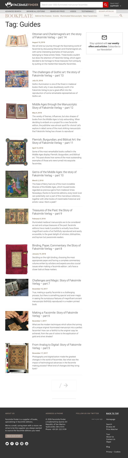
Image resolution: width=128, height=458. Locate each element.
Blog (108, 447)
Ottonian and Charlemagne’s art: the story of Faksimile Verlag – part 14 (56, 35)
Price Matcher (112, 429)
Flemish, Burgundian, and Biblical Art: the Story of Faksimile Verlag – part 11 (56, 141)
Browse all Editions (36, 11)
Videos (73, 11)
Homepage (110, 419)
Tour (108, 434)
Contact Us (110, 439)
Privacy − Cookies (113, 452)
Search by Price (57, 11)
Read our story (14, 436)
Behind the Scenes (43, 16)
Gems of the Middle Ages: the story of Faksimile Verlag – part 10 (54, 173)
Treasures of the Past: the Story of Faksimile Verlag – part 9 (52, 212)
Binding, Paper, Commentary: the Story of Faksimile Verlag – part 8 (56, 247)
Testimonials (87, 11)
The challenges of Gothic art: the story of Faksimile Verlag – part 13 (56, 74)
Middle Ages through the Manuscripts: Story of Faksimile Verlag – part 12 (54, 106)
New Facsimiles (90, 16)
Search (109, 424)
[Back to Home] (21, 4)
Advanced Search (13, 11)
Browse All (110, 427)
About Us (110, 437)
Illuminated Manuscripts (71, 16)
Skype (108, 442)
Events (56, 16)
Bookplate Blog (106, 11)
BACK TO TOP (112, 413)
